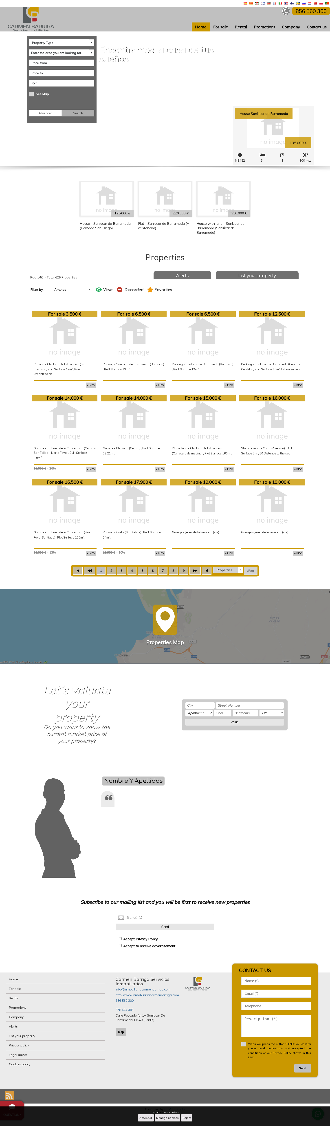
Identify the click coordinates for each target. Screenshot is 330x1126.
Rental (241, 26)
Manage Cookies (167, 1117)
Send (165, 927)
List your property (257, 275)
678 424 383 (125, 1010)
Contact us (317, 26)
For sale (220, 26)
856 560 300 (125, 1001)
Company (291, 26)
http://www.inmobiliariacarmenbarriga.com (147, 995)
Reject (187, 1117)
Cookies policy (19, 1064)
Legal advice (18, 1055)
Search (78, 113)
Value (235, 722)
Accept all (145, 1117)
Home (201, 26)
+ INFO (91, 385)
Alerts (182, 275)
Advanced (45, 113)
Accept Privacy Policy (140, 939)
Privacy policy (19, 1045)
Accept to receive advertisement (149, 946)
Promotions (264, 26)
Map (121, 1032)
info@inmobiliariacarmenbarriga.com (143, 989)
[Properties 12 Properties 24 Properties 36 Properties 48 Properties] (228, 570)
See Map (42, 94)
